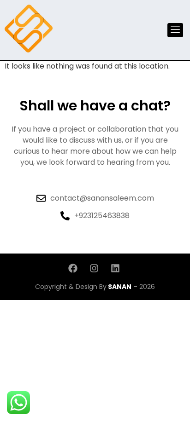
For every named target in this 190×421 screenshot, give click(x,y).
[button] (175, 30)
